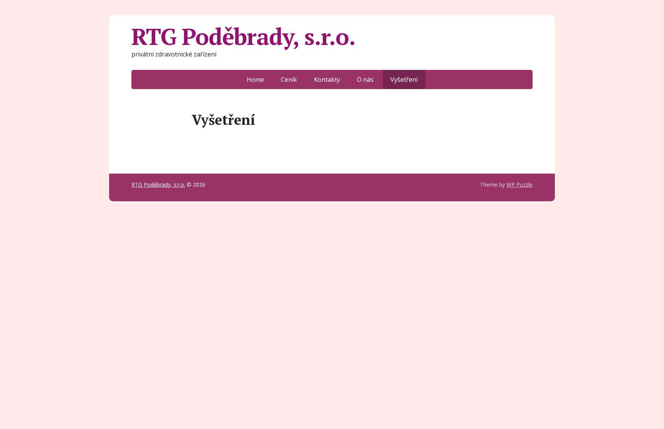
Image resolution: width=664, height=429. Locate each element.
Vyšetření (404, 79)
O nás (365, 79)
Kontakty (327, 79)
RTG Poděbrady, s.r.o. (243, 36)
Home (255, 79)
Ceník (289, 79)
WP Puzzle (519, 184)
